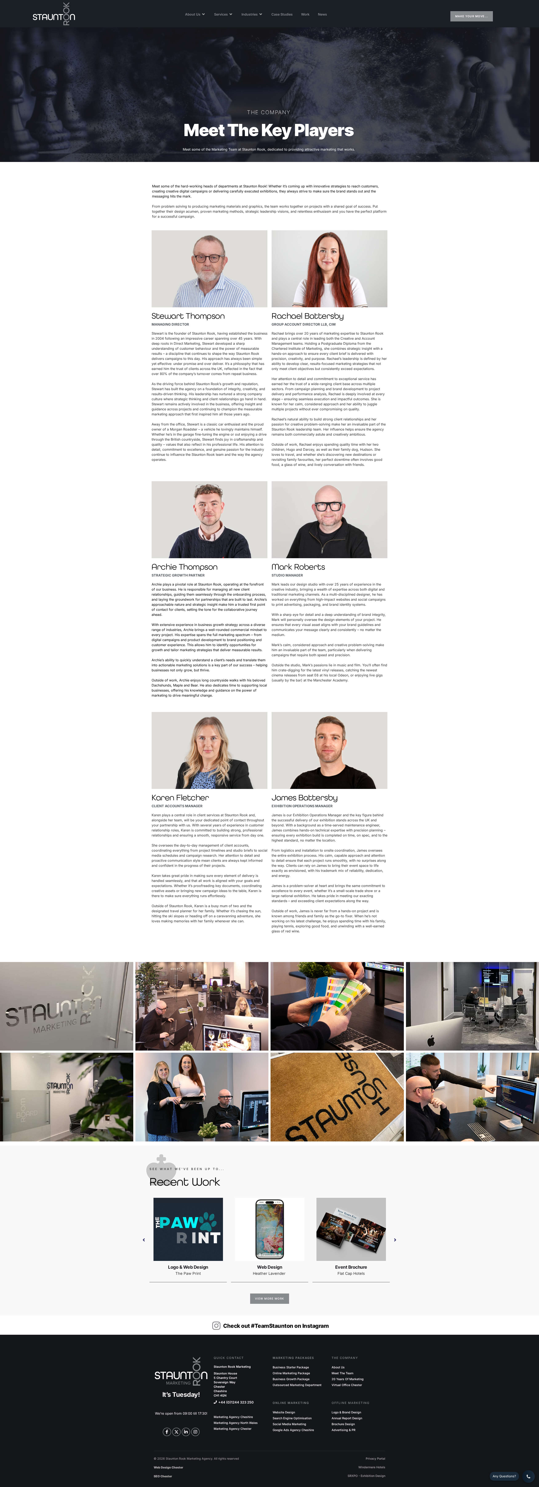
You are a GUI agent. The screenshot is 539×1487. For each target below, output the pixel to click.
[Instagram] (195, 1432)
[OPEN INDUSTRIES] (261, 14)
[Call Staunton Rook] (528, 1476)
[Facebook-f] (167, 1432)
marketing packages (293, 1358)
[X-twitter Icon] (176, 1432)
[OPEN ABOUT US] (203, 14)
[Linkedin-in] (186, 1432)
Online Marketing (291, 1403)
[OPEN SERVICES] (231, 14)
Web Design (188, 1267)
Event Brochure (270, 1267)
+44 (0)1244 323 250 (236, 1402)
